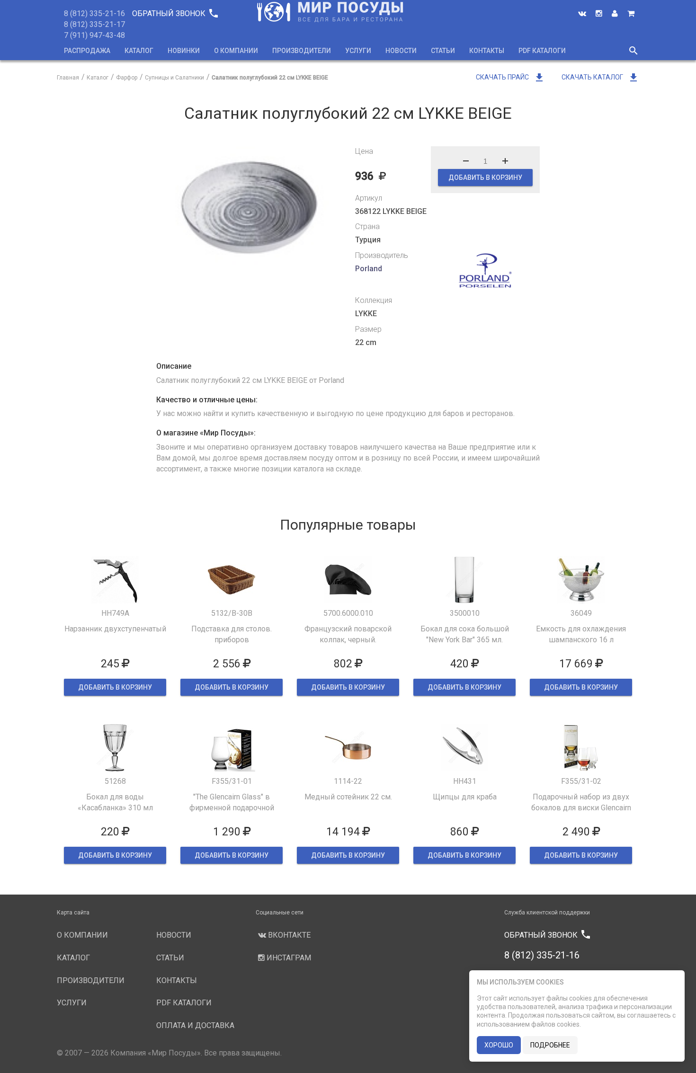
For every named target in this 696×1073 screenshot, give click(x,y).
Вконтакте (288, 935)
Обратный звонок (174, 13)
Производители (301, 50)
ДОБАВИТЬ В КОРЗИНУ (485, 177)
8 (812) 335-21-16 (94, 13)
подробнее (550, 1045)
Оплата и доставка (195, 1025)
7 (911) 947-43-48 (94, 35)
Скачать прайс (510, 77)
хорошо (498, 1045)
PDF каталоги (542, 50)
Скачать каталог (600, 77)
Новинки (184, 50)
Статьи (443, 50)
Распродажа (87, 50)
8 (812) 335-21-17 (94, 24)
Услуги (358, 50)
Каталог (139, 50)
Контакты (486, 50)
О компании (236, 50)
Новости (401, 50)
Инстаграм (288, 957)
